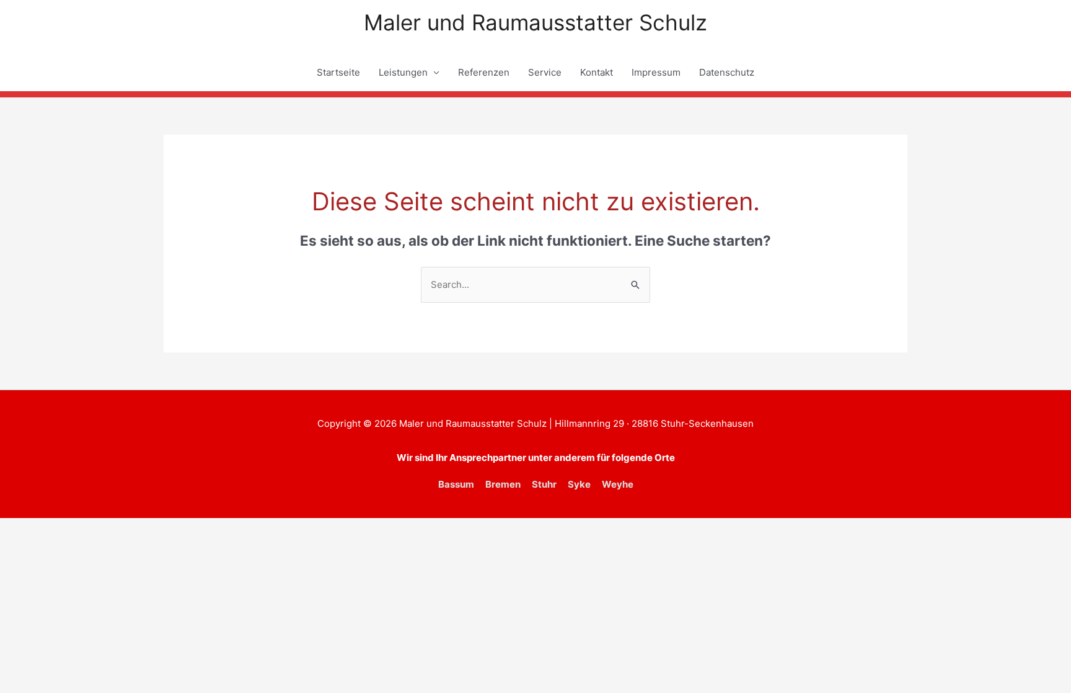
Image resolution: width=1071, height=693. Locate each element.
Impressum (656, 72)
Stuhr (544, 484)
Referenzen (483, 72)
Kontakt (596, 72)
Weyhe (617, 484)
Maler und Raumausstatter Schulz (535, 22)
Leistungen (403, 72)
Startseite (338, 72)
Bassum (456, 484)
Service (545, 72)
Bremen (503, 484)
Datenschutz (726, 72)
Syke (579, 484)
